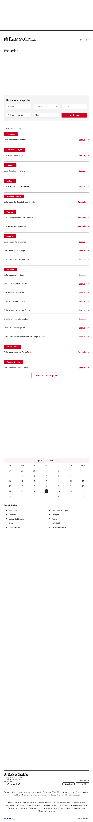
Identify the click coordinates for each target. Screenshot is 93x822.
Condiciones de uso (68, 792)
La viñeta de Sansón (63, 803)
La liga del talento (79, 808)
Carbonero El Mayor (14, 150)
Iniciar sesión (80, 39)
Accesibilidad (37, 792)
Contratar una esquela (46, 375)
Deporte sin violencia (78, 803)
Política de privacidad (82, 792)
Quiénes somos (17, 792)
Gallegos (10, 181)
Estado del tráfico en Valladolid (17, 808)
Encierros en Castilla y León (47, 803)
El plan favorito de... (35, 808)
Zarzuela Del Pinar (13, 362)
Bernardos (11, 134)
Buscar (76, 115)
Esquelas (11, 50)
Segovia (10, 236)
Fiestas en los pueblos (29, 803)
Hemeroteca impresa (50, 805)
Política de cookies (54, 795)
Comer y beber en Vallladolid (79, 805)
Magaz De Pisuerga (14, 196)
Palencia (10, 212)
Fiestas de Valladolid (14, 803)
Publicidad (16, 795)
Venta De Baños (12, 347)
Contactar (7, 792)
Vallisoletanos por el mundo (46, 811)
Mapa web (25, 795)
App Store (69, 784)
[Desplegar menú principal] (87, 39)
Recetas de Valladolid (65, 808)
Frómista (10, 165)
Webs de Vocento (82, 819)
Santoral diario (10, 805)
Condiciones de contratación (71, 795)
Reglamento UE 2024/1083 (51, 792)
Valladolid (10, 269)
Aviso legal (27, 792)
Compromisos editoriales (38, 795)
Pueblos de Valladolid (50, 808)
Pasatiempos (38, 805)
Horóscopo (20, 805)
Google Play (83, 784)
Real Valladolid (63, 805)
